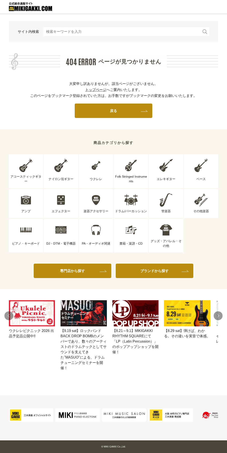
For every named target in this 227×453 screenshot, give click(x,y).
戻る (113, 111)
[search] (204, 31)
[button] (8, 315)
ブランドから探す (154, 271)
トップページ (95, 90)
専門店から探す (72, 271)
